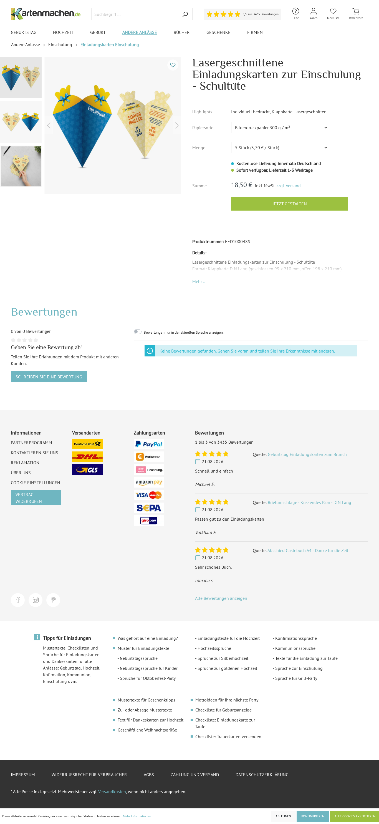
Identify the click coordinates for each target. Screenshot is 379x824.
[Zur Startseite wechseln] (45, 14)
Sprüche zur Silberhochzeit (223, 658)
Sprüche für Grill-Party (296, 678)
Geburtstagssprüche (139, 658)
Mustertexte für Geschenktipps (146, 700)
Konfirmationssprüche (296, 638)
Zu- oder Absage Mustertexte (145, 710)
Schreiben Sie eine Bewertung (49, 376)
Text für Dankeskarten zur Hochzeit (150, 720)
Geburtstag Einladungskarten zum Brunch (307, 454)
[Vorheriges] (48, 125)
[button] (198, 281)
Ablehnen (283, 816)
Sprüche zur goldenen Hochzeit (227, 668)
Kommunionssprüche (295, 648)
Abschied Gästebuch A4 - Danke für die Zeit (307, 550)
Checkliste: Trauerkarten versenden (228, 736)
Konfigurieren (312, 816)
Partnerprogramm (31, 442)
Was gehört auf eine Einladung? (148, 638)
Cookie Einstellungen (35, 482)
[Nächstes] (177, 125)
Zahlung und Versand (195, 774)
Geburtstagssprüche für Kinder (149, 668)
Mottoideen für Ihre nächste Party (226, 700)
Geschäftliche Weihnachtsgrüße (147, 730)
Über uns (21, 472)
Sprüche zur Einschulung (299, 668)
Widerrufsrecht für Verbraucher (89, 774)
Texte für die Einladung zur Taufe (306, 658)
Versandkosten (112, 791)
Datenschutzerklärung (262, 774)
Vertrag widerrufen (29, 498)
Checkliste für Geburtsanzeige (223, 710)
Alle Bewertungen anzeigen (221, 598)
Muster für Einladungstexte (143, 648)
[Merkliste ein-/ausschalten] (172, 65)
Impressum (23, 774)
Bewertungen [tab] (44, 311)
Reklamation (25, 462)
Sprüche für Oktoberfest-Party (148, 678)
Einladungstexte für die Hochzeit (229, 638)
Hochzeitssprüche (214, 648)
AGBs (149, 774)
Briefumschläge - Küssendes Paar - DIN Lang (309, 502)
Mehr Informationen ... (139, 816)
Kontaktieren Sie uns (34, 452)
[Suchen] (185, 14)
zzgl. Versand (288, 185)
